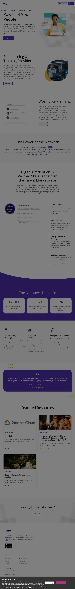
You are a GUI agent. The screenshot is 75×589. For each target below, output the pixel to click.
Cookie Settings (49, 583)
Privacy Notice (29, 587)
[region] (37, 583)
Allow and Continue (60, 583)
